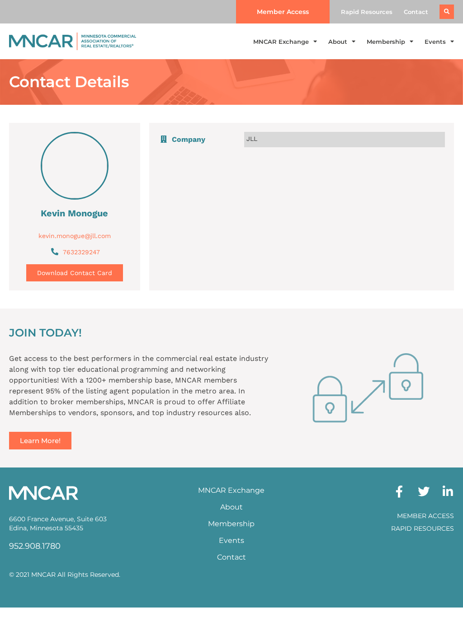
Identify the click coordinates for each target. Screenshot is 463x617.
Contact (416, 11)
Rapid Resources (366, 11)
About (337, 41)
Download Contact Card (74, 272)
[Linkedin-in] (448, 491)
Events (435, 41)
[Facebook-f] (399, 491)
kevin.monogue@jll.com (74, 235)
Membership (386, 41)
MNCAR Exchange (281, 41)
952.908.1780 (35, 546)
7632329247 (81, 252)
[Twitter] (424, 491)
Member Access (425, 516)
